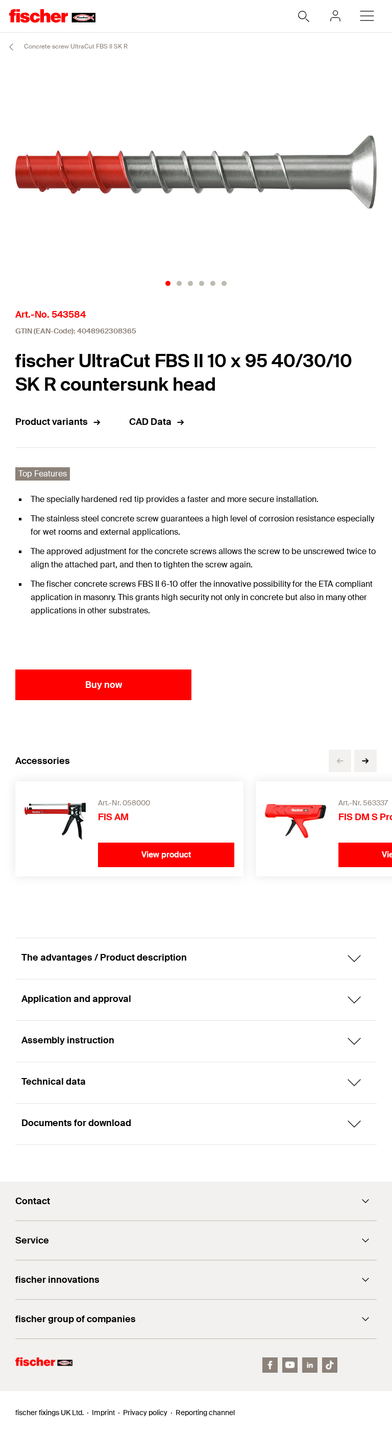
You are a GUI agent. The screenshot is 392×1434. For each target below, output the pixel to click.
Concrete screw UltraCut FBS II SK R (75, 46)
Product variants (51, 422)
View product (166, 854)
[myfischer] (335, 16)
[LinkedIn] (309, 1365)
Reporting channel (205, 1412)
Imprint (103, 1412)
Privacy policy (145, 1412)
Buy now (103, 685)
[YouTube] (290, 1365)
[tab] (167, 283)
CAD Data (150, 422)
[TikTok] (329, 1365)
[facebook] (270, 1365)
